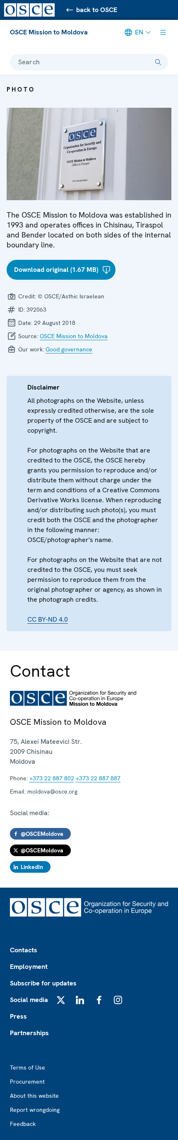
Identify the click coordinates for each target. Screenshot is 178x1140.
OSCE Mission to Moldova (49, 32)
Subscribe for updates (43, 983)
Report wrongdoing (35, 1109)
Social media (29, 999)
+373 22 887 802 (51, 778)
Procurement (27, 1081)
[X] (61, 1000)
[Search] (158, 62)
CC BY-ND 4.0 (47, 619)
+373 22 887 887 (98, 778)
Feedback (23, 1124)
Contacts (23, 950)
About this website (34, 1095)
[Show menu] (163, 32)
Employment (29, 966)
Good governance (69, 349)
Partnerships (29, 1033)
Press (18, 1016)
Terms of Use (27, 1067)
